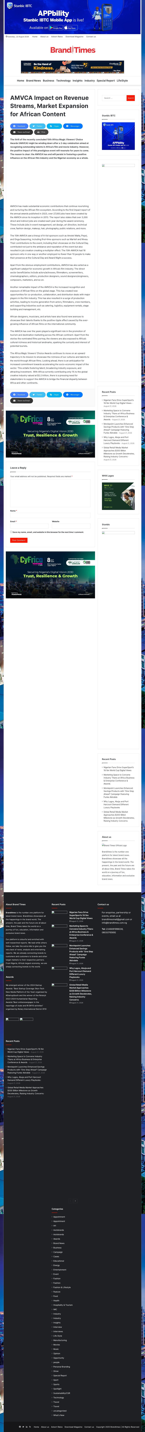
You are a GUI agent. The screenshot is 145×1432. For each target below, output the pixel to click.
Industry (90, 80)
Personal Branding (61, 1367)
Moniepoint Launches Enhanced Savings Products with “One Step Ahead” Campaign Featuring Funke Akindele (27, 1070)
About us (44, 36)
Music (56, 1349)
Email (13, 521)
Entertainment (59, 1270)
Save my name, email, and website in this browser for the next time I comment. (48, 532)
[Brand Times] (72, 50)
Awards (56, 1239)
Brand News (33, 80)
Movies (56, 1345)
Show (55, 1371)
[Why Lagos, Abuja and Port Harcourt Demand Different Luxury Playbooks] (59, 972)
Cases (56, 1256)
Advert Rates (57, 36)
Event (56, 1274)
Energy (56, 1265)
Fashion (56, 1278)
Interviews (58, 1331)
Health (56, 1300)
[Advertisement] (50, 183)
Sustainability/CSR (61, 1393)
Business (48, 80)
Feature (56, 1292)
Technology (63, 80)
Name (13, 511)
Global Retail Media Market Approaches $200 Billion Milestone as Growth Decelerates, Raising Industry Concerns (26, 1090)
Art (54, 1225)
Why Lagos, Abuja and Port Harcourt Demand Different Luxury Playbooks (116, 440)
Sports (56, 1384)
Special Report (106, 80)
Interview (57, 1327)
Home (35, 36)
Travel (56, 1402)
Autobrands (58, 1230)
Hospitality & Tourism (63, 1305)
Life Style (57, 1336)
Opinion (56, 1353)
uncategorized (59, 1411)
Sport (55, 1380)
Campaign (58, 1252)
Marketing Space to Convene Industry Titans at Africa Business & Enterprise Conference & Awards (25, 1059)
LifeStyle (122, 80)
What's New (58, 1415)
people (56, 1362)
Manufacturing (60, 1340)
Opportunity (58, 1358)
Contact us (91, 36)
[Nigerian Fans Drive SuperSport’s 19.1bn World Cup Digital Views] (59, 916)
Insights (78, 80)
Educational (58, 1261)
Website (55, 521)
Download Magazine (74, 36)
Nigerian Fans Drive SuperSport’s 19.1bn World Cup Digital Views (81, 915)
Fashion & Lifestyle (62, 1287)
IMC (55, 1309)
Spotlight (57, 1389)
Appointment (59, 1217)
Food (55, 1296)
